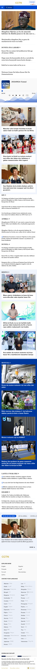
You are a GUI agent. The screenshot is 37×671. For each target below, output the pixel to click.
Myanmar (27, 592)
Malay (26, 586)
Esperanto (9, 609)
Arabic (7, 586)
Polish (24, 601)
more (31, 547)
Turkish (25, 632)
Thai (23, 630)
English (4, 566)
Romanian (26, 609)
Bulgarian (9, 595)
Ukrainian (26, 635)
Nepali (24, 595)
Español (20, 566)
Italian (8, 638)
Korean (8, 644)
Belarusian (10, 589)
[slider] (2, 91)
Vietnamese (27, 641)
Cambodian (8, 598)
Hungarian (9, 632)
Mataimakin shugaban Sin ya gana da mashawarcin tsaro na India (15, 40)
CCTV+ (3, 574)
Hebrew (8, 627)
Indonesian (11, 635)
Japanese (8, 641)
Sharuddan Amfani (14, 668)
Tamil (24, 627)
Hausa (7, 624)
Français (4, 569)
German (8, 618)
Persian (25, 598)
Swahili (25, 624)
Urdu (23, 638)
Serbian (25, 615)
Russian (25, 612)
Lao (23, 583)
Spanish (25, 621)
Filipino (8, 612)
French (8, 615)
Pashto (24, 606)
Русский (4, 572)
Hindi (6, 630)
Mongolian (26, 589)
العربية (20, 569)
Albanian (8, 583)
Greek (8, 621)
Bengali (7, 592)
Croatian (8, 601)
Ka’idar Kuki (5, 668)
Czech (7, 604)
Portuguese (27, 604)
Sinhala (25, 618)
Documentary (22, 572)
